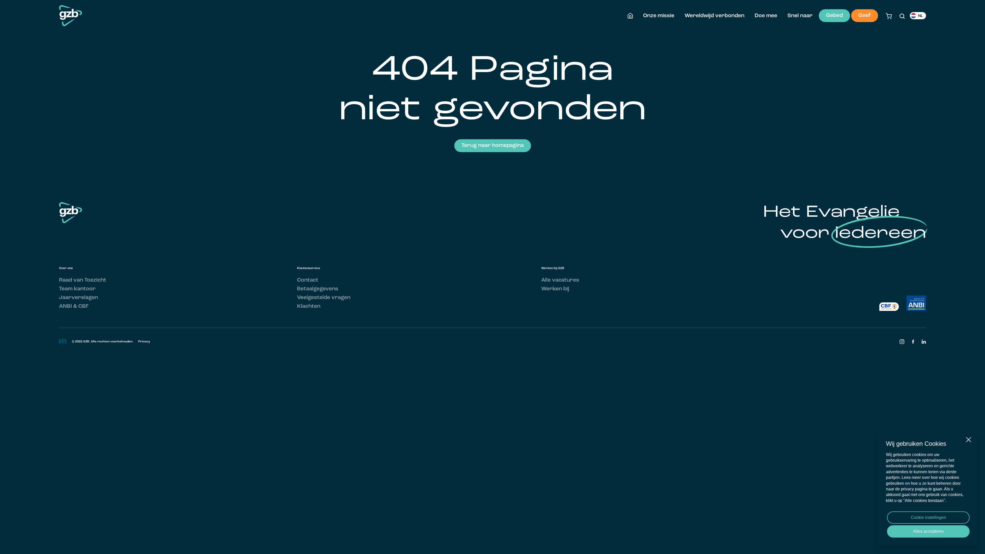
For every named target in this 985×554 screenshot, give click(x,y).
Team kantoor (77, 289)
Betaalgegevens (317, 289)
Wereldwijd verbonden (714, 15)
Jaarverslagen (78, 297)
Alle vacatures (560, 280)
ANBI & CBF (73, 306)
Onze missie (658, 15)
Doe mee (766, 15)
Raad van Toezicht (82, 280)
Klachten (308, 306)
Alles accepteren (928, 531)
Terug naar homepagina (492, 145)
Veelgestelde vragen (323, 297)
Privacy (144, 341)
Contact (307, 280)
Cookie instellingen (928, 517)
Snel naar (800, 15)
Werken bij (555, 289)
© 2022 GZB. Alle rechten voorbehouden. (102, 341)
